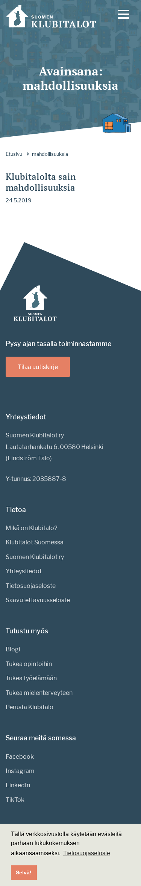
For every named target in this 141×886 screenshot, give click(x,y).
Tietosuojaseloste (31, 585)
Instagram (20, 770)
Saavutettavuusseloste (38, 600)
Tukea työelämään (31, 678)
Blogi (13, 649)
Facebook (20, 756)
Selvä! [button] (24, 872)
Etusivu (14, 154)
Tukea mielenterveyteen (39, 692)
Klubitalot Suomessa (35, 542)
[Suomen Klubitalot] (51, 16)
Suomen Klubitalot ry (35, 557)
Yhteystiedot (24, 571)
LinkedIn (18, 785)
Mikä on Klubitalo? (31, 528)
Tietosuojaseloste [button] (86, 853)
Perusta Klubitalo (29, 707)
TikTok (15, 799)
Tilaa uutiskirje (38, 367)
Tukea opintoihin (29, 664)
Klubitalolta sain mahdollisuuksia (41, 181)
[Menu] (123, 16)
